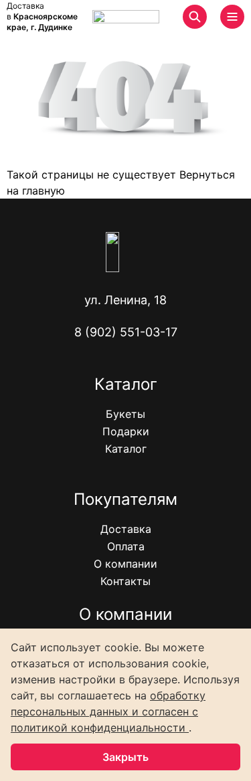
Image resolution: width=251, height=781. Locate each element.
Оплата (126, 546)
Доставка (125, 529)
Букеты (125, 414)
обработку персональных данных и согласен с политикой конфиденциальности (108, 711)
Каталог (126, 448)
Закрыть (125, 757)
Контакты (125, 581)
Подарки (125, 431)
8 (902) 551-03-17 (125, 332)
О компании (125, 563)
